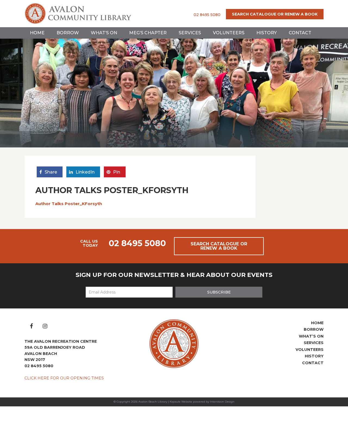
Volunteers (228, 32)
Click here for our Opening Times (64, 378)
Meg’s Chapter (148, 32)
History (266, 32)
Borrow (68, 32)
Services (190, 32)
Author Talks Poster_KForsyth (68, 203)
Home (37, 32)
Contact (300, 32)
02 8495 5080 (207, 14)
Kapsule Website (181, 401)
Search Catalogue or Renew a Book (275, 14)
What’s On (104, 32)
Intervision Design (222, 401)
